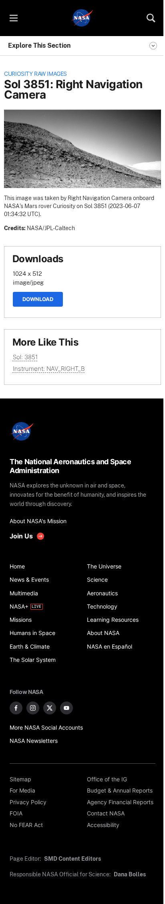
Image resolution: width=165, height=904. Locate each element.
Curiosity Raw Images (35, 74)
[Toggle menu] (13, 18)
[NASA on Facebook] (16, 708)
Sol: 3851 (25, 357)
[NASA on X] (49, 708)
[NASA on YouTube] (66, 708)
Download (37, 299)
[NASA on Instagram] (32, 708)
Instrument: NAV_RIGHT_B (49, 368)
